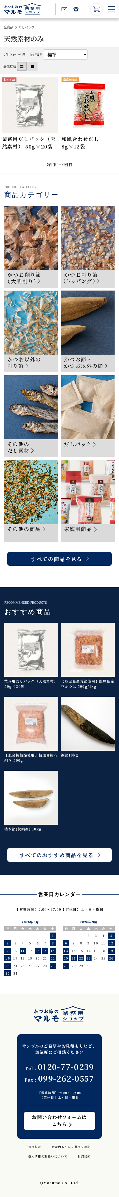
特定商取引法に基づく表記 (71, 1147)
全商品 (8, 27)
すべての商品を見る (56, 559)
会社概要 (34, 1147)
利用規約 (84, 1156)
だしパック (26, 27)
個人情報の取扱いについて (48, 1156)
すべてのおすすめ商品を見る (56, 855)
